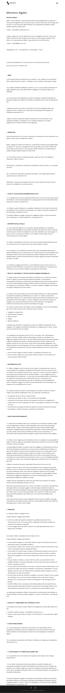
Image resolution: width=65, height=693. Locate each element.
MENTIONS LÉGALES (38, 690)
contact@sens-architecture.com (42, 352)
